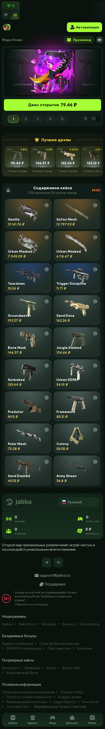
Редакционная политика (26, 702)
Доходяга (10, 668)
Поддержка (54, 584)
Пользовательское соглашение (28, 692)
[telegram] (47, 562)
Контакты (90, 702)
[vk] (58, 562)
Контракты (90, 624)
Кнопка (68, 624)
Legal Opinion (64, 702)
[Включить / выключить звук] (99, 39)
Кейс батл (27, 624)
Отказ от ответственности (29, 697)
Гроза (51, 668)
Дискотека (71, 668)
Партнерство (59, 648)
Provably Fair (17, 707)
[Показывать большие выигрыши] (5, 15)
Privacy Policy (72, 692)
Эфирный (32, 668)
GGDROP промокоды (24, 648)
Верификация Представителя (60, 706)
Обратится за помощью (31, 604)
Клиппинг (84, 648)
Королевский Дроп (22, 672)
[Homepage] (6, 27)
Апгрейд (49, 624)
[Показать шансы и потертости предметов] (46, 205)
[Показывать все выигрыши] (15, 15)
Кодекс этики (69, 697)
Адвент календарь (18, 643)
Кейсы (7, 624)
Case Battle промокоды (59, 643)
